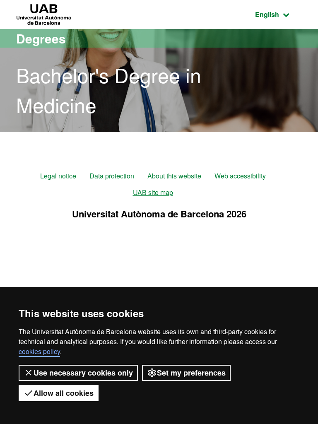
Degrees (41, 38)
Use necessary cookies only (83, 372)
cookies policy (39, 351)
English (278, 14)
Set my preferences (191, 372)
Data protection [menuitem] (111, 176)
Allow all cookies (64, 393)
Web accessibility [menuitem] (240, 176)
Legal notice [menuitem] (58, 176)
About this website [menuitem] (174, 176)
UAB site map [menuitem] (153, 192)
